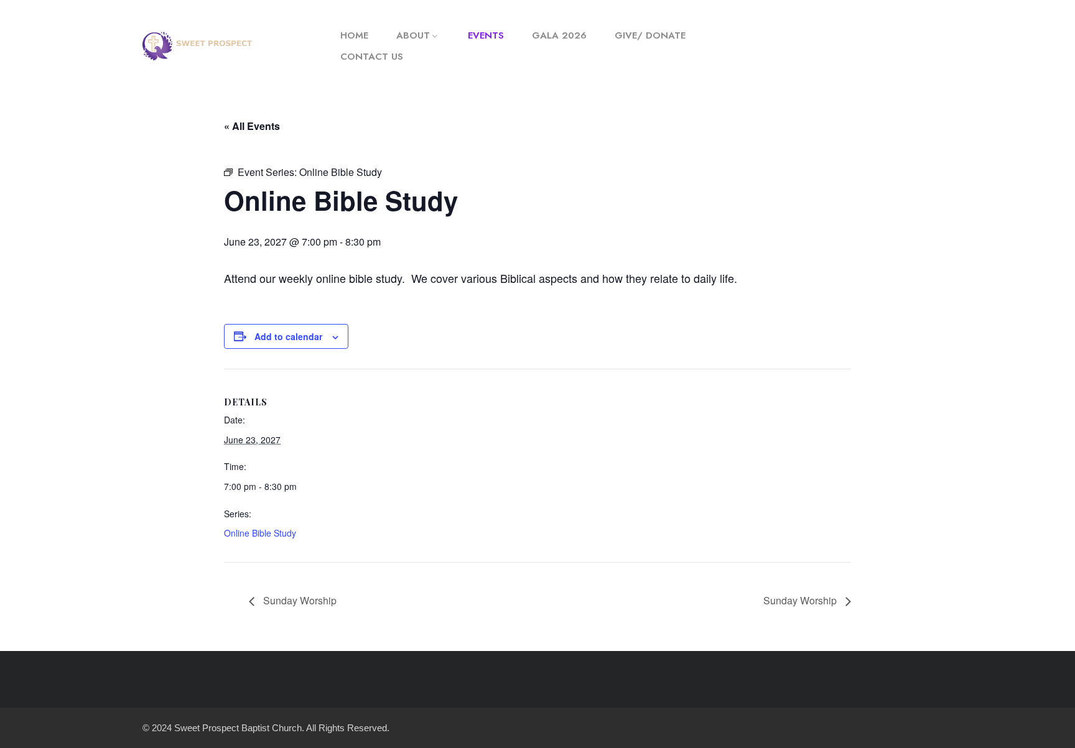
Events (486, 35)
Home (354, 35)
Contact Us (371, 56)
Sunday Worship (299, 600)
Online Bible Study (260, 533)
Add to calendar (288, 336)
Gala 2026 (559, 35)
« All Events (252, 126)
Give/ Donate (650, 35)
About (413, 35)
